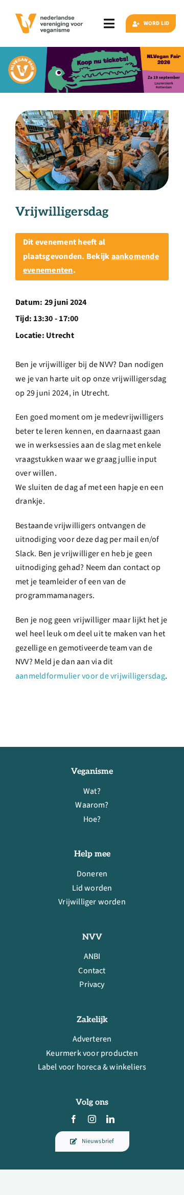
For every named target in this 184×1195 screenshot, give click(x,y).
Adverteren (92, 1039)
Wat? (92, 791)
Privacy (91, 984)
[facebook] (74, 1119)
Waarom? (91, 805)
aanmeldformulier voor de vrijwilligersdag (90, 676)
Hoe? (92, 819)
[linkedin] (110, 1119)
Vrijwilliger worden (92, 901)
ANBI (92, 956)
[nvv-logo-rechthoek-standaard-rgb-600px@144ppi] (49, 11)
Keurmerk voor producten (92, 1053)
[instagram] (92, 1119)
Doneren (92, 873)
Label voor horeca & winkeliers (92, 1067)
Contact (91, 970)
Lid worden (92, 888)
